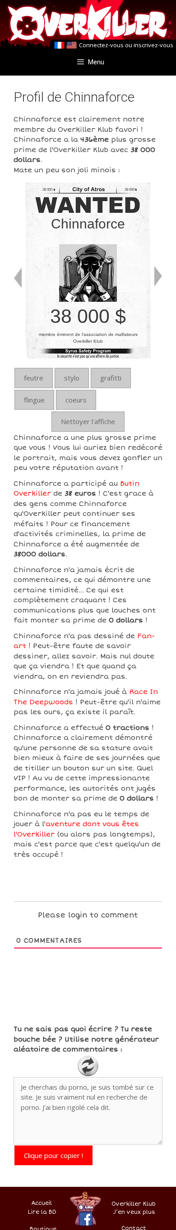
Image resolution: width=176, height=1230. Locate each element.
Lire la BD (42, 1212)
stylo (71, 377)
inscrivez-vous (153, 45)
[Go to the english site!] (71, 45)
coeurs (76, 399)
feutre (33, 377)
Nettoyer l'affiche (88, 421)
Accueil (41, 1203)
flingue (34, 399)
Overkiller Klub (133, 1204)
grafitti (110, 377)
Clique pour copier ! (53, 1155)
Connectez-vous (101, 45)
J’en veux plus (134, 1212)
